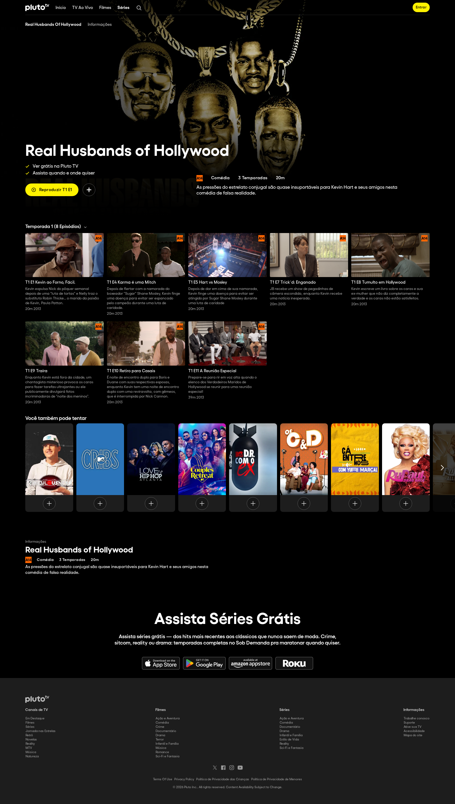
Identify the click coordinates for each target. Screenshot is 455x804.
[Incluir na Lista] (89, 189)
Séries (123, 8)
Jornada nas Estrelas (41, 731)
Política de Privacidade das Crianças (222, 779)
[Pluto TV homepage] (37, 699)
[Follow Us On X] (214, 767)
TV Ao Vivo (82, 8)
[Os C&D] (304, 467)
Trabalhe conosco (416, 718)
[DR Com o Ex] (253, 467)
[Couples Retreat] (202, 467)
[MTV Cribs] (100, 467)
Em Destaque (35, 718)
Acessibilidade (414, 731)
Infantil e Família (167, 743)
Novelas (31, 739)
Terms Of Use (162, 779)
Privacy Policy (184, 779)
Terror (160, 739)
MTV (29, 748)
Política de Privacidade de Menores (276, 779)
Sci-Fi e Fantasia (167, 756)
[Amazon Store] (250, 663)
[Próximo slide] (442, 467)
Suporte (409, 722)
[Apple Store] (161, 663)
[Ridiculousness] (49, 467)
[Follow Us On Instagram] (231, 767)
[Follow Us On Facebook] (223, 767)
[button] (57, 226)
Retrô (29, 735)
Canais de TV (36, 710)
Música (31, 752)
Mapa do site (413, 735)
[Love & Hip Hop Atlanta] (151, 467)
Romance (162, 752)
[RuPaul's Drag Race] (406, 467)
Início (61, 8)
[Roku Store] (294, 663)
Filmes (105, 8)
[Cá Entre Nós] (355, 467)
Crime (160, 727)
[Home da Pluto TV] (37, 7)
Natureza (32, 756)
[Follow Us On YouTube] (240, 767)
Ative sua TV (413, 727)
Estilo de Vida (289, 739)
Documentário (166, 731)
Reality (30, 743)
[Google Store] (204, 663)
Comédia (162, 722)
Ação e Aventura (168, 718)
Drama (160, 735)
